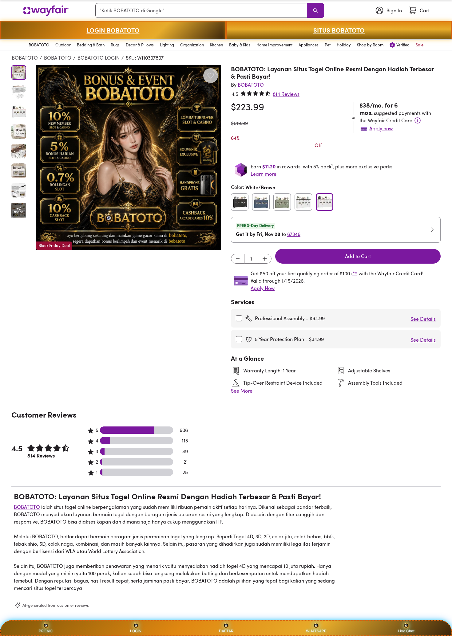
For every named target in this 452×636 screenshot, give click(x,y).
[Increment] (265, 259)
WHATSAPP (316, 631)
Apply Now (263, 288)
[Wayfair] (46, 11)
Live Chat (406, 631)
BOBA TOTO (57, 57)
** (354, 273)
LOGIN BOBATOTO (113, 30)
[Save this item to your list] (210, 75)
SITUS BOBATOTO (339, 30)
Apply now (381, 128)
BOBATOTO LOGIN (98, 57)
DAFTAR (226, 631)
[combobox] (202, 10)
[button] (128, 157)
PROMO (46, 631)
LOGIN (135, 631)
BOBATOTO (25, 57)
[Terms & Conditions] (417, 120)
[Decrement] (237, 259)
